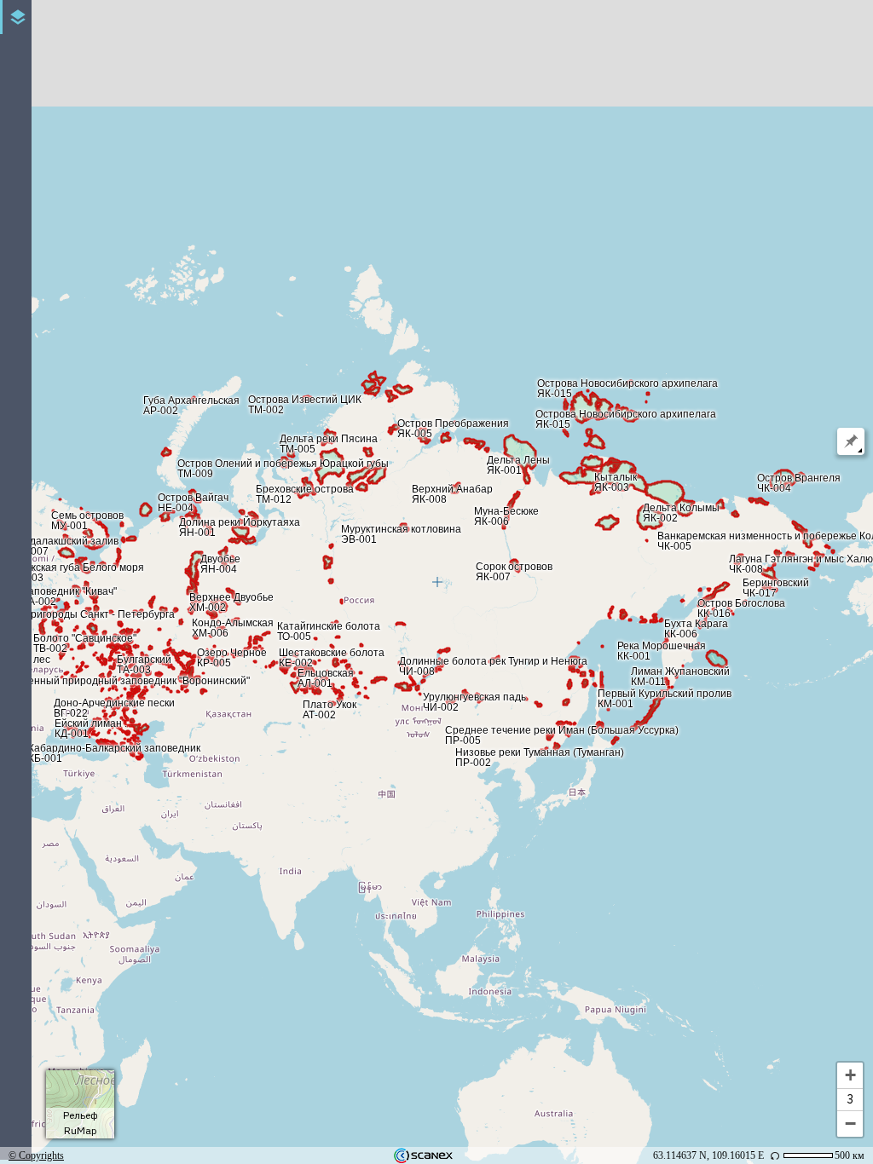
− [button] (850, 1123)
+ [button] (850, 1075)
